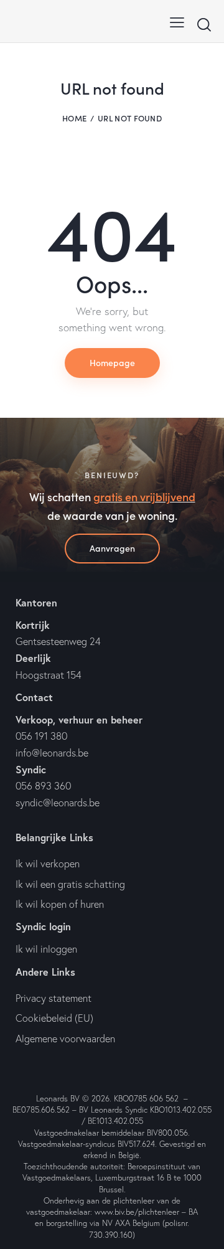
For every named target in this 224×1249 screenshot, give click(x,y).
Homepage (112, 362)
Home (74, 118)
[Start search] (204, 24)
